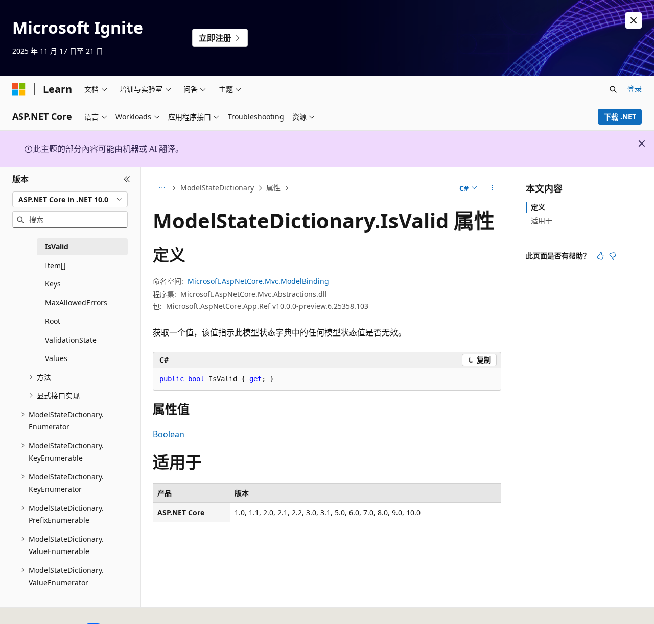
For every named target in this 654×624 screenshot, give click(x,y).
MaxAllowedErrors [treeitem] (76, 302)
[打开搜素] (613, 89)
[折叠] (127, 179)
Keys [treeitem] (53, 284)
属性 (273, 188)
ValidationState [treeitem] (71, 340)
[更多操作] (492, 188)
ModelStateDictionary (217, 188)
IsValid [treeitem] (56, 246)
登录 (634, 88)
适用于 (541, 220)
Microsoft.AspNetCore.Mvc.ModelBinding (258, 281)
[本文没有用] (612, 256)
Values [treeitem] (56, 358)
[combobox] (70, 199)
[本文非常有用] (600, 256)
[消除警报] (633, 20)
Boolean (168, 434)
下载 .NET (620, 117)
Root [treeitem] (52, 321)
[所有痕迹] (162, 188)
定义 (538, 207)
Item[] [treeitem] (55, 265)
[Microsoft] (19, 89)
